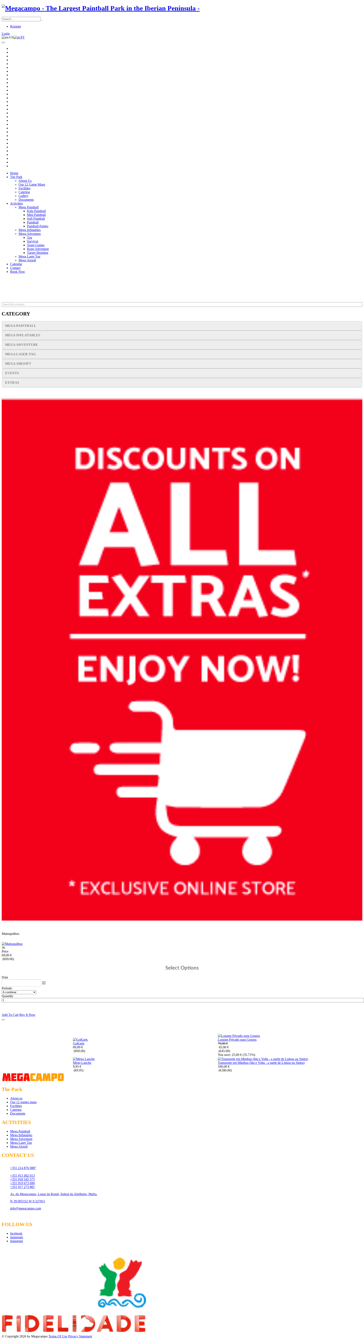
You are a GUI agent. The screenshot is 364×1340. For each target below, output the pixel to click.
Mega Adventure (30, 234)
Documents (26, 199)
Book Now (17, 271)
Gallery (23, 196)
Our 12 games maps (23, 1102)
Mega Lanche (82, 1063)
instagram (16, 1237)
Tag (29, 237)
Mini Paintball (36, 215)
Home (14, 173)
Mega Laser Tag (29, 256)
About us (16, 1098)
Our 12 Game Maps (32, 184)
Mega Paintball (29, 207)
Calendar (16, 264)
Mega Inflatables (30, 230)
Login (6, 33)
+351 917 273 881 (22, 1187)
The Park (16, 177)
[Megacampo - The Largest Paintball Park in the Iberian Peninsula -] (101, 8)
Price (5, 951)
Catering (24, 192)
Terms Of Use (57, 1336)
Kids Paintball (36, 211)
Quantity (7, 996)
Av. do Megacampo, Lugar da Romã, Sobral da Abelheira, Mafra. (53, 1194)
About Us (25, 180)
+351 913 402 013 (22, 1175)
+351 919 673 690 (22, 1183)
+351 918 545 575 (22, 1179)
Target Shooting (37, 252)
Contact (15, 268)
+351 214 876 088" (23, 1168)
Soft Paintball (36, 218)
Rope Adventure (38, 249)
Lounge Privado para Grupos (237, 1039)
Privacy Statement (80, 1336)
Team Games (35, 245)
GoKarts (78, 1043)
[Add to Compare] (3, 1019)
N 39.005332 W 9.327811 (27, 1201)
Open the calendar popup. (43, 983)
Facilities (24, 188)
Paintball (33, 222)
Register (15, 26)
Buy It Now (27, 1015)
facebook (16, 1233)
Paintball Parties (37, 226)
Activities (16, 203)
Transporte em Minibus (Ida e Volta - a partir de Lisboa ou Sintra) (261, 1063)
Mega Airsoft (27, 260)
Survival (32, 241)
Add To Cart (10, 1015)
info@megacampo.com (25, 1208)
